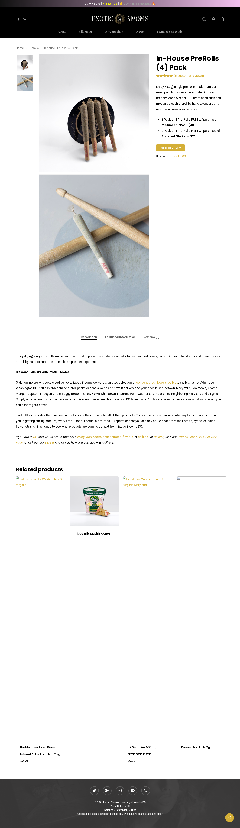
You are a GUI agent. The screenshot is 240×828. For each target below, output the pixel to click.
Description (89, 337)
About (62, 31)
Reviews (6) (151, 337)
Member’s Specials (169, 31)
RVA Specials (114, 31)
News (140, 31)
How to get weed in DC (133, 802)
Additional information (120, 337)
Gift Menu (85, 31)
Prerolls (34, 48)
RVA (183, 156)
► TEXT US (109, 4)
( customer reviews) (189, 75)
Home (20, 48)
